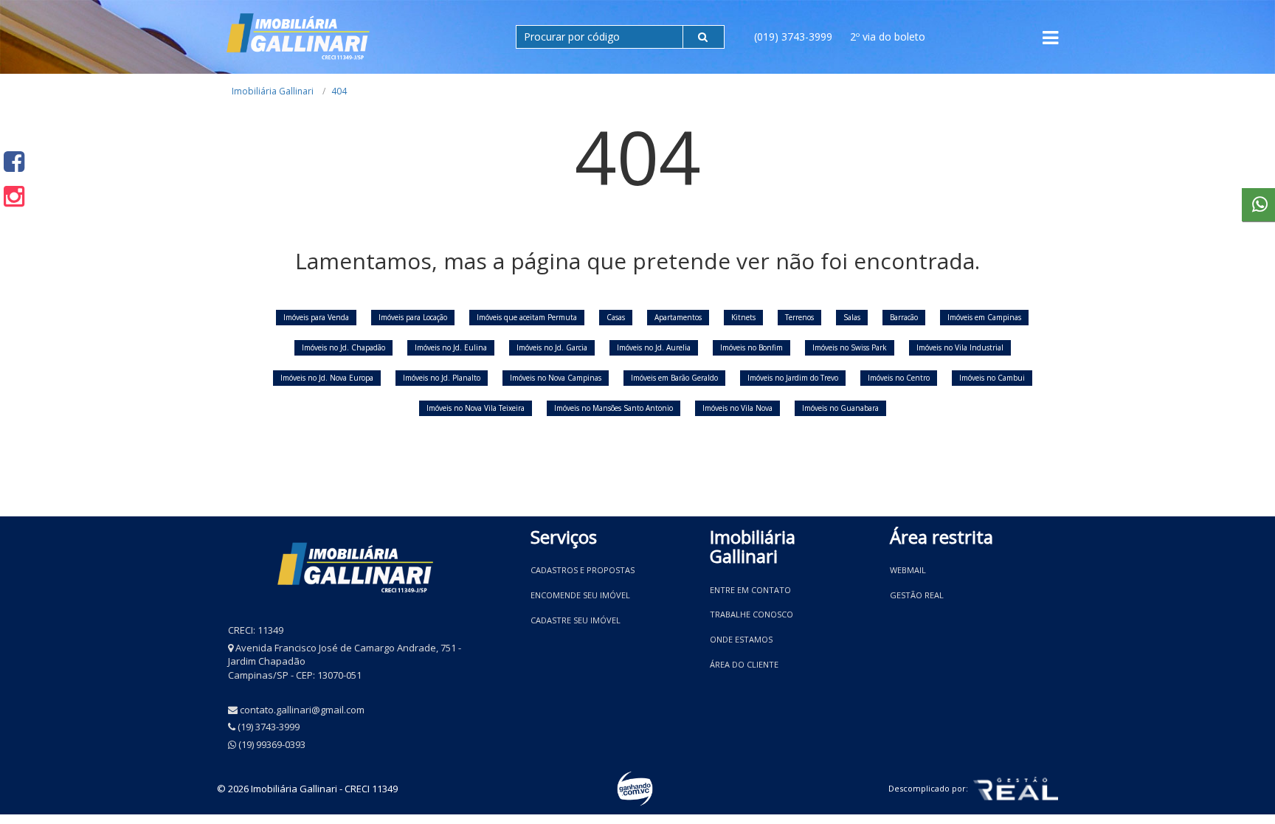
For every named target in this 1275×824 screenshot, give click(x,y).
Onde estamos (741, 639)
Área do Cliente (744, 664)
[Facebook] (14, 161)
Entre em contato (750, 589)
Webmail (908, 569)
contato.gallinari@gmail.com (302, 709)
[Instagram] (14, 195)
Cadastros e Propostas (583, 569)
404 (339, 91)
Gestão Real (917, 594)
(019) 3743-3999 (793, 37)
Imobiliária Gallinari (273, 91)
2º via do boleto (887, 37)
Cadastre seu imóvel (576, 620)
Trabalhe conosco (751, 614)
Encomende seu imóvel (580, 594)
